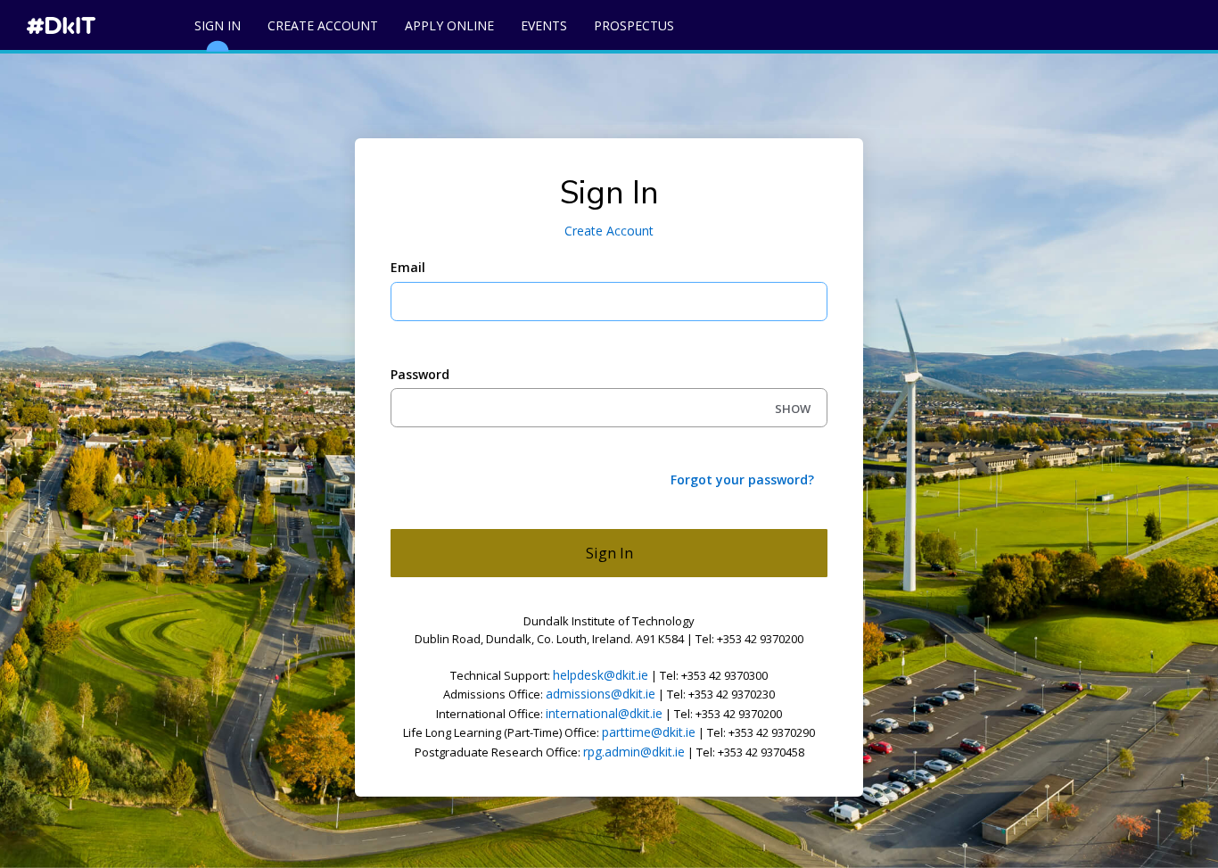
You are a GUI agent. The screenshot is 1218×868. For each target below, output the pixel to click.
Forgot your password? (742, 479)
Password (420, 374)
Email (408, 267)
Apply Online (449, 25)
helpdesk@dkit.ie (600, 674)
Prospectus (634, 25)
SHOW (793, 409)
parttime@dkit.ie (648, 731)
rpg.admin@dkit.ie (634, 751)
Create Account (322, 25)
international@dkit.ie (604, 713)
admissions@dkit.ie (600, 693)
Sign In (217, 25)
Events (544, 25)
